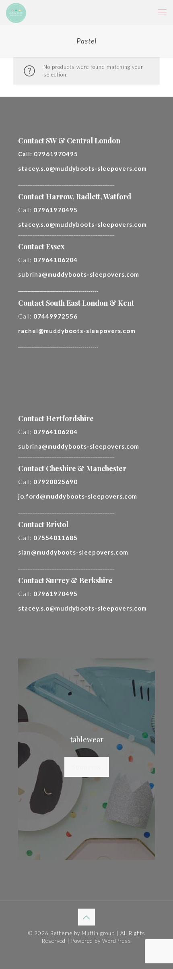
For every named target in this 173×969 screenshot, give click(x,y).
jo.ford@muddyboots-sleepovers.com (77, 496)
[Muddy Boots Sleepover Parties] (16, 12)
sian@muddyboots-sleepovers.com (73, 552)
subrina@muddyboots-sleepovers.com (78, 274)
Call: (48, 153)
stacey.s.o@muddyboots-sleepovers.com (82, 168)
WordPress (116, 941)
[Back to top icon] (86, 917)
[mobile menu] (162, 12)
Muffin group (98, 933)
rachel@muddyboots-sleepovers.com (77, 330)
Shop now (86, 766)
